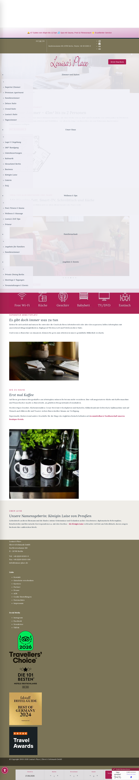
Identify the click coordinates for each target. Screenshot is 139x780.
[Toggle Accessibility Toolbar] (4, 770)
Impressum (18, 603)
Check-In (30, 771)
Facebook (18, 621)
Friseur (8, 224)
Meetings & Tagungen (14, 280)
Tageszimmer (11, 120)
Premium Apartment (14, 92)
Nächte (54, 771)
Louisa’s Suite (11, 114)
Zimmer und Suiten (70, 74)
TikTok (16, 627)
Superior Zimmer (12, 87)
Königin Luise (11, 174)
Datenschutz (19, 600)
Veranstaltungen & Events (16, 285)
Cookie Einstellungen (22, 597)
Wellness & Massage (14, 213)
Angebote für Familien (15, 246)
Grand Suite (10, 109)
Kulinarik (9, 158)
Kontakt (17, 577)
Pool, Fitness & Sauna (14, 208)
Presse (16, 590)
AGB (15, 593)
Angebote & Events (70, 262)
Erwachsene (74, 771)
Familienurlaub (70, 234)
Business (9, 169)
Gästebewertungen (13, 153)
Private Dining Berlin (14, 274)
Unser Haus (70, 129)
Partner (17, 587)
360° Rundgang (12, 147)
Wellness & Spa (70, 195)
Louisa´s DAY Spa (12, 219)
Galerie (8, 180)
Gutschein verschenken (23, 580)
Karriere (17, 584)
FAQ (7, 185)
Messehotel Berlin (13, 164)
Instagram (18, 618)
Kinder (94, 771)
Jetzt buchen (117, 61)
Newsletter (18, 624)
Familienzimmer (12, 98)
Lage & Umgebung (13, 142)
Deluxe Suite (10, 103)
